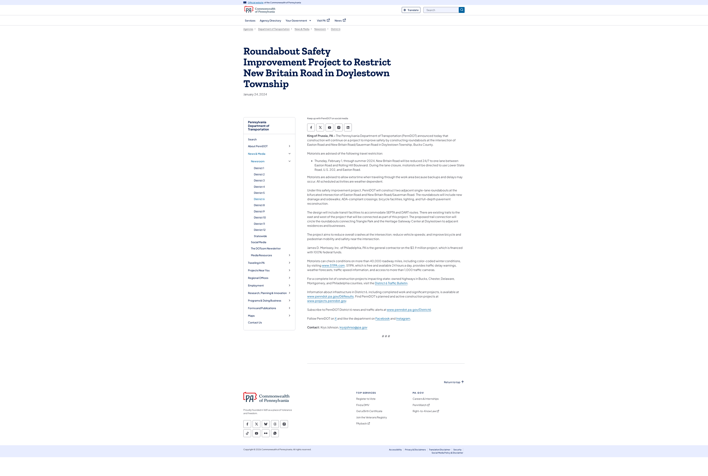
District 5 (259, 192)
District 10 (260, 217)
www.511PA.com (333, 265)
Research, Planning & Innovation (267, 293)
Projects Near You (259, 270)
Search (252, 139)
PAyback (361, 423)
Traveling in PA (256, 262)
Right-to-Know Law (424, 411)
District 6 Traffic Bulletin (391, 283)
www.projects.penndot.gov (326, 301)
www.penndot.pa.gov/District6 (409, 310)
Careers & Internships (426, 398)
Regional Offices (258, 277)
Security (457, 449)
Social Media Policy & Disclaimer (447, 453)
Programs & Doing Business (264, 300)
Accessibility (395, 449)
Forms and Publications (262, 308)
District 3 (259, 180)
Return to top (452, 382)
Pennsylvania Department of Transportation (258, 125)
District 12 (260, 229)
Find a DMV (362, 405)
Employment (256, 285)
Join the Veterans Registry (371, 417)
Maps (251, 315)
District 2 (259, 174)
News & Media (256, 153)
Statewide (260, 236)
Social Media (258, 242)
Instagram (403, 318)
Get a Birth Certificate (369, 411)
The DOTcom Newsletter (266, 248)
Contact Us (255, 322)
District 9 (259, 211)
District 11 (259, 223)
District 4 (259, 186)
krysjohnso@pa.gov (353, 327)
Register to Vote (366, 398)
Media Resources (261, 255)
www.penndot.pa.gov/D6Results (330, 296)
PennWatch (420, 405)
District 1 (259, 168)
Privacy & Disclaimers (415, 449)
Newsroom (258, 161)
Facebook (382, 318)
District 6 (259, 199)
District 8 (259, 205)
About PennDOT (258, 146)
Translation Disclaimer (439, 449)
